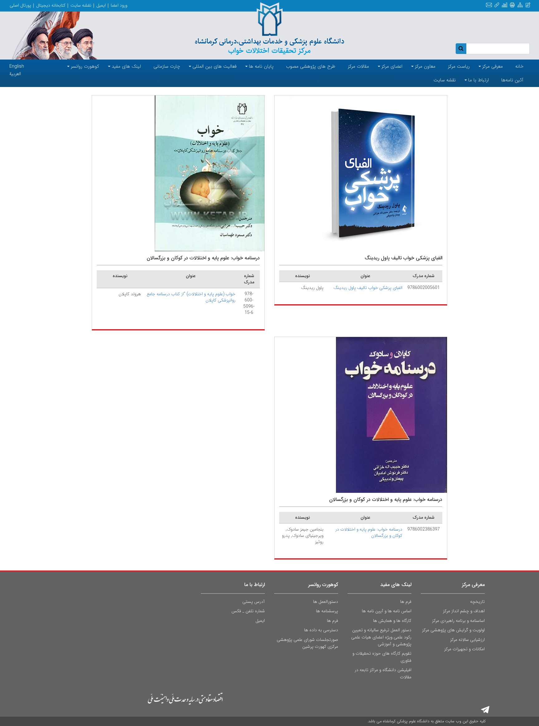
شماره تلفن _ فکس (248, 611)
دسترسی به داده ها (321, 630)
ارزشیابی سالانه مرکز (467, 639)
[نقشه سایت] (520, 5)
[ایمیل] (489, 5)
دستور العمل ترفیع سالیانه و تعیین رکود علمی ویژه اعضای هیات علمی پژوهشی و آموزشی (381, 637)
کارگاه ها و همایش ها (392, 620)
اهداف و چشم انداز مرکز (464, 611)
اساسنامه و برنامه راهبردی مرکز (458, 620)
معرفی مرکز (473, 585)
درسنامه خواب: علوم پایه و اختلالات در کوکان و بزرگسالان (368, 532)
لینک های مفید (395, 585)
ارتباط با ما (254, 585)
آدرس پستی (253, 601)
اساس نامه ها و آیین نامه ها (386, 611)
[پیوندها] (497, 5)
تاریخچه (477, 601)
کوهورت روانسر (323, 585)
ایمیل (101, 5)
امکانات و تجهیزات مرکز (464, 649)
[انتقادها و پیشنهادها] (528, 5)
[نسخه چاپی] (512, 5)
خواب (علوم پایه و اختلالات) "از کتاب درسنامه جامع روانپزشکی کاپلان (191, 297)
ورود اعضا (119, 5)
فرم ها (405, 601)
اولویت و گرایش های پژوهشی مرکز (453, 630)
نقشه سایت (80, 5)
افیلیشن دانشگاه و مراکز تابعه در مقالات (383, 673)
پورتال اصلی (20, 5)
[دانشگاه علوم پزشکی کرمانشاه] (269, 28)
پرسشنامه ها (327, 611)
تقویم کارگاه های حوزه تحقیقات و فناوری (381, 657)
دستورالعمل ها (325, 601)
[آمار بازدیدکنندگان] (504, 5)
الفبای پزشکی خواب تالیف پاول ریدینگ (367, 287)
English (16, 66)
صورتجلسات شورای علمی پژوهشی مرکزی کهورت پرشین (307, 643)
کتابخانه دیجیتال (51, 5)
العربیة (15, 74)
